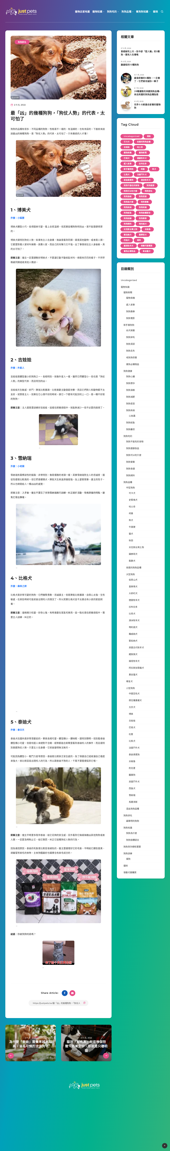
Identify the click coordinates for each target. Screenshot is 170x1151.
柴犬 (154, 169)
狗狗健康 (150, 185)
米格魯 (148, 229)
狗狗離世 (130, 429)
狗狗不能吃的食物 (131, 185)
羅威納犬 (133, 634)
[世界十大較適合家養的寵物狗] (126, 104)
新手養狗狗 (128, 169)
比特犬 (132, 613)
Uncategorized (131, 136)
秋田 (131, 540)
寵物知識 (97, 11)
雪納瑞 (132, 795)
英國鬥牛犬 (134, 781)
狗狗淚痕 (127, 196)
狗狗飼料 (127, 224)
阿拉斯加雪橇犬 (136, 667)
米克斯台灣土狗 (130, 229)
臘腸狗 (132, 774)
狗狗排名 (22, 42)
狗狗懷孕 (130, 383)
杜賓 (131, 734)
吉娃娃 (127, 147)
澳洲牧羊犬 (146, 180)
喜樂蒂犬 (133, 586)
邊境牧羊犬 (128, 245)
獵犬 (131, 533)
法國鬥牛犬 (142, 174)
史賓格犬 (133, 499)
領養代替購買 (146, 245)
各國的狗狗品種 (144, 141)
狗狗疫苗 (130, 403)
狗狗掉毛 (130, 337)
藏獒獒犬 (133, 654)
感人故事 (127, 163)
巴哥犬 (127, 158)
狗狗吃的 (112, 11)
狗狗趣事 (143, 218)
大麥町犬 (133, 593)
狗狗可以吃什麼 (130, 191)
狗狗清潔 (143, 196)
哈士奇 (140, 147)
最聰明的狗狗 (132, 820)
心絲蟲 (132, 415)
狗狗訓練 (127, 218)
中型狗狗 (130, 487)
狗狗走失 (130, 350)
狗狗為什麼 (128, 202)
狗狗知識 (143, 207)
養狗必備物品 (129, 251)
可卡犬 (127, 141)
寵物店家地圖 (82, 11)
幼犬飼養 (130, 330)
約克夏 (132, 768)
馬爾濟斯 (133, 801)
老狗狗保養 (131, 357)
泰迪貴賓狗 (128, 180)
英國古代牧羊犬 (136, 647)
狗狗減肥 (130, 396)
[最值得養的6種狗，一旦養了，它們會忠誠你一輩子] (126, 78)
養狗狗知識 (142, 11)
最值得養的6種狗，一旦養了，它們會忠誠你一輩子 (147, 79)
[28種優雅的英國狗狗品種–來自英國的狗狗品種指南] (126, 91)
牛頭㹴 (132, 526)
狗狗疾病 (127, 207)
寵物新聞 (143, 152)
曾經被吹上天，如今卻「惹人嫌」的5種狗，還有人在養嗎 (140, 53)
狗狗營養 (145, 202)
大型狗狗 (130, 574)
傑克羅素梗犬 (135, 700)
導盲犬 (129, 681)
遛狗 (128, 858)
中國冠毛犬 (134, 693)
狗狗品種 (126, 11)
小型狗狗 (130, 688)
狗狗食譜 (130, 468)
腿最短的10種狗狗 (130, 64)
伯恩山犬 (133, 579)
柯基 (143, 169)
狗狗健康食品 (132, 448)
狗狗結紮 (127, 213)
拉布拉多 (143, 163)
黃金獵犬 (146, 251)
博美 (149, 136)
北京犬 (132, 707)
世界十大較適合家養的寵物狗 (147, 106)
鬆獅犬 (132, 560)
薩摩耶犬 (143, 234)
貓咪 (155, 11)
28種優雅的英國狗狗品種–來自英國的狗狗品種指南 (147, 93)
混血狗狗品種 (132, 808)
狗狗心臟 (130, 376)
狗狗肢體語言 (144, 213)
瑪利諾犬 (143, 224)
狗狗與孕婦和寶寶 (132, 846)
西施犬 (127, 240)
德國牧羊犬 (142, 158)
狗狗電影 (130, 318)
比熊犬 (127, 174)
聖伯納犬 (127, 234)
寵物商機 (127, 152)
